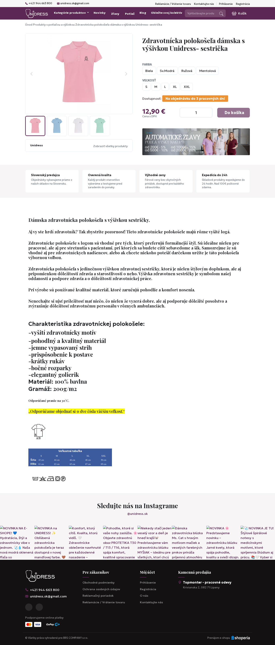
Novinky (99, 13)
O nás (144, 595)
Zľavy (115, 14)
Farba (147, 64)
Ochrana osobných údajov (101, 589)
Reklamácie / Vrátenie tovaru (173, 4)
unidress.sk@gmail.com (74, 3)
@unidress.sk (137, 514)
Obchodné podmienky (99, 582)
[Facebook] (28, 607)
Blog (143, 13)
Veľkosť (149, 80)
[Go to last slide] (32, 74)
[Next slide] (126, 74)
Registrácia (243, 4)
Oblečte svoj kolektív (166, 13)
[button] (35, 126)
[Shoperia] (240, 638)
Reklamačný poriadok (98, 595)
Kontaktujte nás (204, 4)
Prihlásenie (226, 4)
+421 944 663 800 (40, 3)
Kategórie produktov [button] (70, 13)
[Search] (221, 13)
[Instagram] (39, 607)
